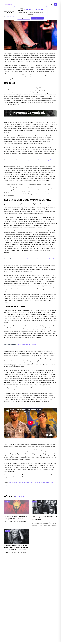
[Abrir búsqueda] (51, 4)
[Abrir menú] (55, 4)
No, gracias (23, 18)
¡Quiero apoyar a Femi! (37, 18)
